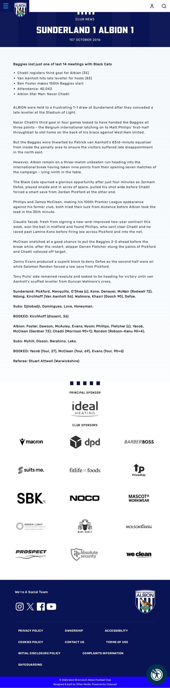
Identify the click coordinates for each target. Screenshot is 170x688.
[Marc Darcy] (85, 526)
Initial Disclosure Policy (39, 653)
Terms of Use (117, 642)
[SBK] (31, 498)
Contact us (74, 642)
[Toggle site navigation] (6, 6)
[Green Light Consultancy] (31, 526)
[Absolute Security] (85, 554)
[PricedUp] (139, 470)
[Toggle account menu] (152, 6)
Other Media (83, 684)
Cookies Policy (30, 642)
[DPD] (85, 442)
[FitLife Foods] (85, 470)
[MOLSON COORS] (139, 526)
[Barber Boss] (139, 442)
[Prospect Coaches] (31, 554)
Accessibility (116, 630)
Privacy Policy (30, 630)
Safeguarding (30, 664)
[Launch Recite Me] (156, 674)
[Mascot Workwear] (139, 498)
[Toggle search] (164, 6)
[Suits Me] (31, 470)
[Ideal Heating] (85, 409)
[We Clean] (139, 554)
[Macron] (31, 442)
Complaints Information (103, 653)
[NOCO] (85, 498)
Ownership (74, 630)
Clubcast (112, 684)
